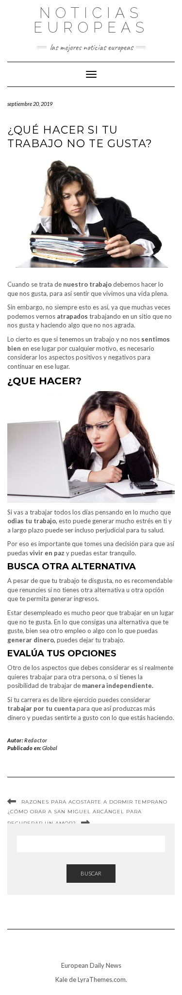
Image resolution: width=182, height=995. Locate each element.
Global (49, 748)
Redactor (36, 740)
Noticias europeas (91, 20)
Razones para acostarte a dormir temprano (94, 802)
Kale (61, 979)
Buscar (91, 873)
